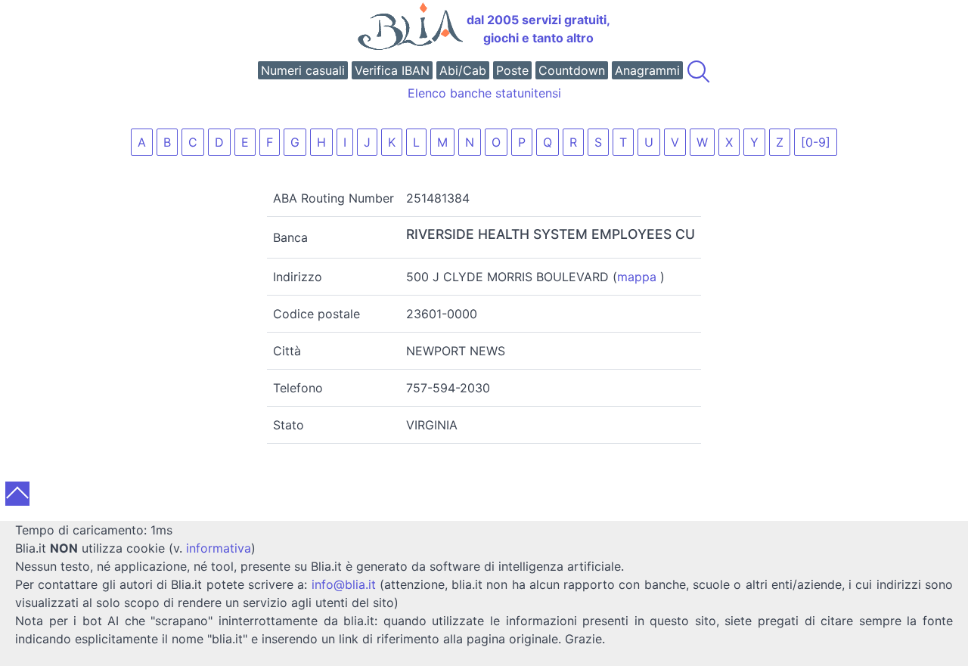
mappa (636, 276)
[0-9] (815, 142)
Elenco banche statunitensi (484, 93)
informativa (218, 548)
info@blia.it (344, 584)
